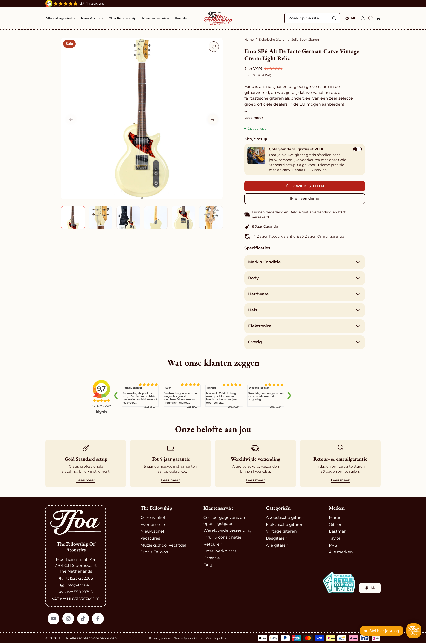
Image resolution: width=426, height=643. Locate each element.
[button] (213, 120)
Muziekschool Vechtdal (163, 545)
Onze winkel (153, 517)
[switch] (357, 149)
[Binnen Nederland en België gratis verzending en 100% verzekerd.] (304, 215)
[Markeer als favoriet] (214, 47)
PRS (333, 545)
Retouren (212, 544)
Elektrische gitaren (284, 524)
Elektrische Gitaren (272, 39)
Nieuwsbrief (152, 531)
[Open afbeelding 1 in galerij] (142, 118)
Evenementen (155, 524)
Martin (335, 517)
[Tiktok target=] (83, 618)
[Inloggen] (363, 18)
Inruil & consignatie (222, 537)
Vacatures (150, 538)
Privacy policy (159, 638)
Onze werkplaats (219, 551)
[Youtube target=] (53, 618)
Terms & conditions (188, 638)
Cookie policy (216, 638)
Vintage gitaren (281, 531)
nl (353, 18)
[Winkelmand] (378, 18)
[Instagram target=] (68, 618)
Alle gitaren (277, 545)
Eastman (338, 531)
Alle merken (341, 552)
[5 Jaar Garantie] (304, 226)
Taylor (334, 538)
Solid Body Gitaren (305, 39)
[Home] (218, 18)
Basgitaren (276, 538)
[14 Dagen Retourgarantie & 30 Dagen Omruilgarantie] (304, 236)
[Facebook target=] (97, 618)
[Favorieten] (370, 18)
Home (249, 39)
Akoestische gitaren (285, 517)
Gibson (336, 524)
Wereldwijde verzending (227, 530)
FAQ (207, 565)
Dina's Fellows (154, 552)
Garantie (211, 558)
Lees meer (253, 117)
